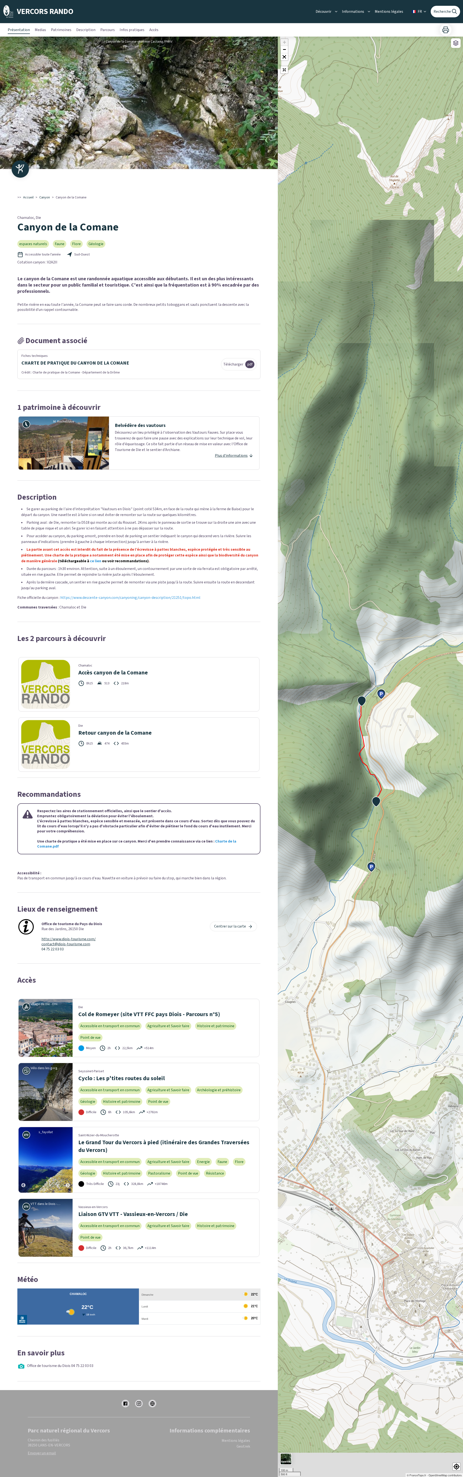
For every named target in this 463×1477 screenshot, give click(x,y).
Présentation (19, 30)
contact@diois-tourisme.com (65, 944)
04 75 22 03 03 (52, 949)
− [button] (284, 49)
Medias (40, 30)
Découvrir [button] (323, 11)
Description (85, 30)
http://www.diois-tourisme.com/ (68, 939)
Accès (153, 30)
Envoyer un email (42, 1453)
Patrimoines (61, 30)
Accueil (28, 197)
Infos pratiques (132, 30)
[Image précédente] (23, 1160)
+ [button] (284, 42)
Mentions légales (389, 11)
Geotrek (243, 1446)
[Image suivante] (68, 1160)
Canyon (44, 197)
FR (420, 11)
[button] (284, 56)
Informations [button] (353, 11)
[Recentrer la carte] (284, 69)
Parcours (107, 30)
